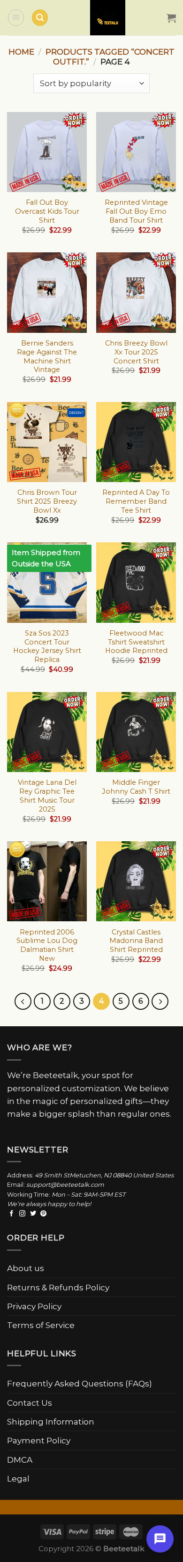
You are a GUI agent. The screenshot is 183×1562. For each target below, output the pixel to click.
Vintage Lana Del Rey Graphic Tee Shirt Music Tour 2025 (47, 795)
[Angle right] (160, 1001)
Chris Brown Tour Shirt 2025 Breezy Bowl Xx (47, 501)
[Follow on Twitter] (33, 1213)
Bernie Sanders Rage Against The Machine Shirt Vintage (47, 356)
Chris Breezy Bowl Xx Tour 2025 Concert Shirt (136, 352)
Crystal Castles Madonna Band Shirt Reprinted (136, 941)
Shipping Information (50, 1421)
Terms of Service (41, 1325)
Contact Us (29, 1403)
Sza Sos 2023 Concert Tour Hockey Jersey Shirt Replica (47, 646)
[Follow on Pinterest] (43, 1213)
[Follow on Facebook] (11, 1213)
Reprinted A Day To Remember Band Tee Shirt (136, 501)
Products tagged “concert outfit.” (110, 56)
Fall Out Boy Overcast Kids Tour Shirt (47, 211)
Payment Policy (38, 1440)
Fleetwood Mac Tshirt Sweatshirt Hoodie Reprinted (136, 642)
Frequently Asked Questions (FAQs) (79, 1383)
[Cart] (171, 18)
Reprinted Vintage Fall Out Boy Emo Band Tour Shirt (136, 211)
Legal (18, 1478)
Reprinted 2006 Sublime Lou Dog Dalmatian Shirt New (46, 945)
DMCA (19, 1460)
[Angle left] (23, 1001)
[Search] (40, 17)
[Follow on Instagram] (22, 1213)
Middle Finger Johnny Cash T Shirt (136, 787)
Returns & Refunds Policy (58, 1287)
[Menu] (16, 17)
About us (25, 1268)
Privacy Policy (34, 1306)
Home (21, 51)
